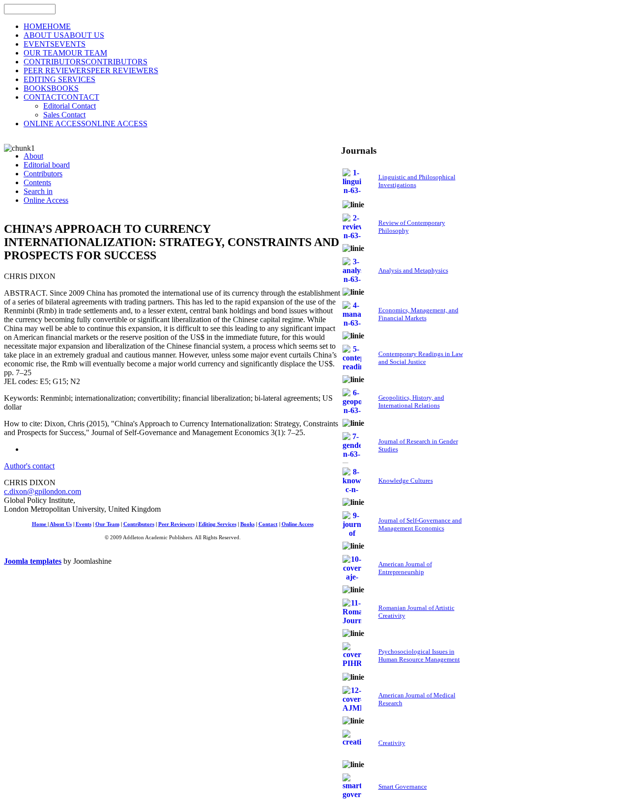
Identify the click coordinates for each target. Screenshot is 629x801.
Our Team (107, 524)
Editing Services (217, 524)
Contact (268, 524)
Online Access (298, 524)
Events (83, 524)
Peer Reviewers (176, 524)
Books (247, 524)
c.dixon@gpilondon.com (42, 491)
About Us (61, 524)
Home (40, 524)
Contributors (138, 524)
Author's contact (29, 466)
